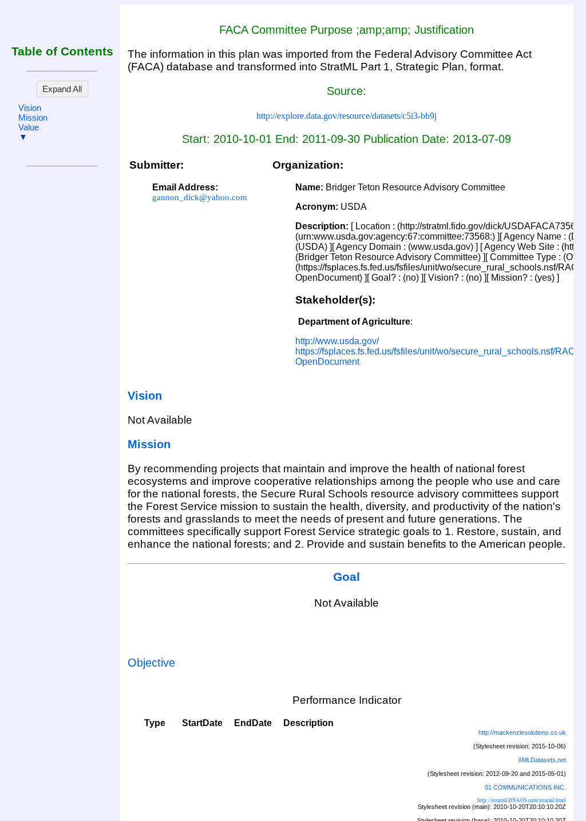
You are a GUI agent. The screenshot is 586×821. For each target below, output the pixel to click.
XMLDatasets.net (542, 759)
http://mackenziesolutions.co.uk (522, 732)
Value (28, 127)
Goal (346, 577)
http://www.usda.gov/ (337, 341)
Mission (32, 117)
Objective (151, 662)
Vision (29, 108)
